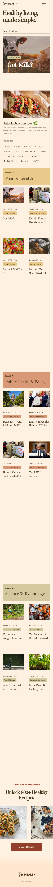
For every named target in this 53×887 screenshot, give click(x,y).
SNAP (36, 161)
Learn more (7, 133)
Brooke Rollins (11, 161)
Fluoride (25, 161)
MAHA (28, 147)
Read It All (9, 173)
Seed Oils (34, 156)
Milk (19, 151)
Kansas (21, 156)
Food (7, 147)
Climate (43, 151)
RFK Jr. (39, 147)
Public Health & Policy (38, 213)
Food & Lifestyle (14, 57)
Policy (18, 147)
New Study (30, 151)
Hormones (9, 156)
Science (8, 151)
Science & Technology (11, 629)
